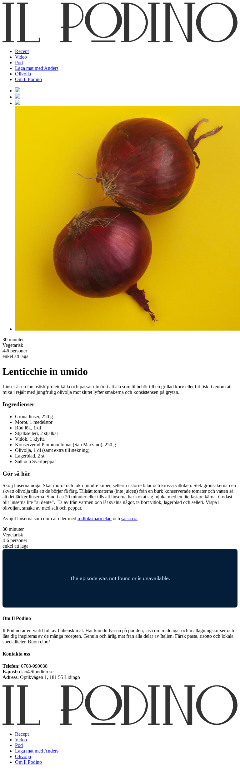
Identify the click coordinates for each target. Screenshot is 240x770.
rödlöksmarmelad (95, 518)
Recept (22, 51)
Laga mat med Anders (36, 68)
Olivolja (23, 73)
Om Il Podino (28, 79)
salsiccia (129, 518)
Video (21, 57)
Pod (19, 62)
